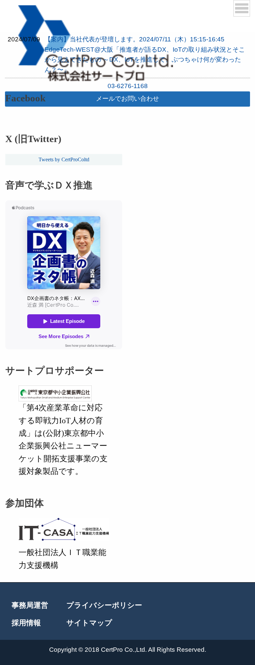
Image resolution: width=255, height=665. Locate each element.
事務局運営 (30, 605)
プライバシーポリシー (104, 605)
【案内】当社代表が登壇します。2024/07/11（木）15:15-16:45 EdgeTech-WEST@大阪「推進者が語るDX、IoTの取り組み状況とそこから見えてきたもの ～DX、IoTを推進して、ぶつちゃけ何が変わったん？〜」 (144, 54)
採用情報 (26, 623)
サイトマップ (89, 623)
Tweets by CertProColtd (64, 159)
